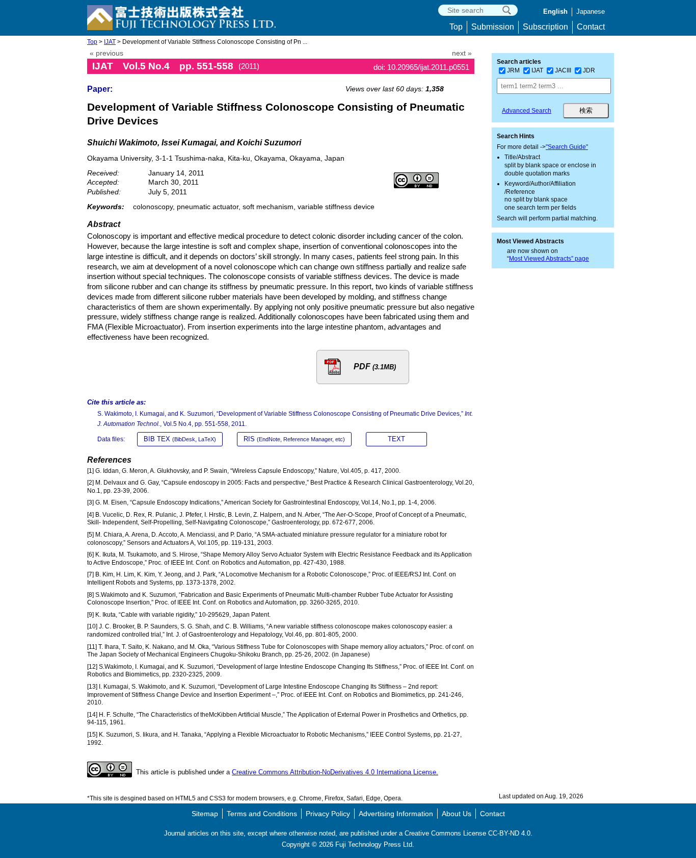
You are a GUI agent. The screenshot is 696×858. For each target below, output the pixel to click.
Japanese (590, 11)
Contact (591, 26)
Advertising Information (396, 814)
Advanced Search (526, 110)
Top (456, 26)
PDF (375, 366)
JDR (589, 70)
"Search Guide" (567, 146)
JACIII (563, 70)
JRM (513, 70)
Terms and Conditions (262, 814)
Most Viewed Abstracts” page (549, 258)
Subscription (545, 26)
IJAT (110, 41)
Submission (492, 26)
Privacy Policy (328, 814)
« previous (106, 53)
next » (462, 53)
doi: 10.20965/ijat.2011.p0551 (421, 67)
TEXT (396, 439)
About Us (456, 814)
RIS (294, 439)
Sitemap (205, 814)
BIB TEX (180, 439)
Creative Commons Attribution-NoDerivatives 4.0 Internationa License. (335, 772)
